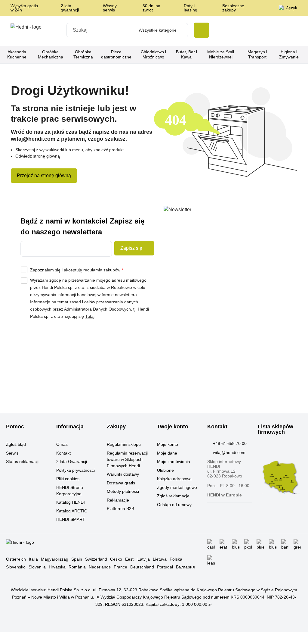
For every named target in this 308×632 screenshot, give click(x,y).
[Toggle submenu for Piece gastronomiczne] (132, 54)
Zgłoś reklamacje (173, 495)
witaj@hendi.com (229, 452)
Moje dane (167, 453)
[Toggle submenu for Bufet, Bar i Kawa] (199, 54)
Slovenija (37, 567)
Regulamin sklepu (124, 444)
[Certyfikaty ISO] (215, 30)
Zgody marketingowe (177, 487)
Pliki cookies (67, 478)
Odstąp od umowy (174, 504)
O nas (62, 444)
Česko (116, 559)
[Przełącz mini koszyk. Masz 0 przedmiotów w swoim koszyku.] (295, 30)
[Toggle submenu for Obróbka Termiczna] (97, 54)
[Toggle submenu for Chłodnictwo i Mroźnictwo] (171, 54)
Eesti (129, 559)
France (120, 567)
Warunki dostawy (123, 474)
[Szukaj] (201, 30)
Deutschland (142, 567)
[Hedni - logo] (37, 30)
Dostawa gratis (121, 482)
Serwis (12, 453)
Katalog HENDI (70, 502)
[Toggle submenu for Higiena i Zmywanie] (303, 54)
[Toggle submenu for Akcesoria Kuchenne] (31, 54)
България (185, 567)
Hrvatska (57, 567)
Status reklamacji (22, 461)
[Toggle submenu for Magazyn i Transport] (272, 54)
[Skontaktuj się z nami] (248, 30)
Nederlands (100, 567)
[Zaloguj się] (264, 30)
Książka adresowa (174, 478)
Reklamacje (118, 500)
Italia (33, 559)
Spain (76, 559)
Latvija (143, 559)
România (77, 567)
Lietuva (160, 559)
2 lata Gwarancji (71, 461)
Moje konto (167, 444)
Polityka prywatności (75, 470)
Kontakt (63, 453)
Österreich (16, 559)
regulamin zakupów (101, 270)
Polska (176, 559)
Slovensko (16, 567)
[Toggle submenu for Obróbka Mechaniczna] (67, 54)
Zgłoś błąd (16, 444)
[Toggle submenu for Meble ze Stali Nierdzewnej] (240, 54)
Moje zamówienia (173, 461)
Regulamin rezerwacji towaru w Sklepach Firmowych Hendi (127, 459)
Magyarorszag (54, 559)
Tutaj (89, 316)
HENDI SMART (70, 519)
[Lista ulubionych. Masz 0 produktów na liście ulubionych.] (280, 30)
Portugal (165, 567)
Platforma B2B (120, 508)
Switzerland (96, 559)
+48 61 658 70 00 (230, 443)
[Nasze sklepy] (232, 30)
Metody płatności (123, 491)
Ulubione (165, 470)
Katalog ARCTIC (71, 510)
